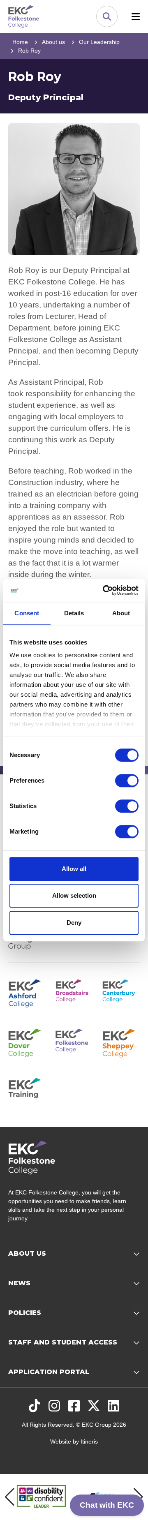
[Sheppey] (121, 1041)
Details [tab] (74, 613)
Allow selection (74, 895)
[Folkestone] (74, 1041)
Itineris (89, 1441)
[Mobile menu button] (136, 16)
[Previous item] (9, 1497)
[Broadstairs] (74, 992)
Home (20, 42)
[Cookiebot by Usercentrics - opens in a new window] (104, 590)
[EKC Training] (27, 1091)
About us (53, 42)
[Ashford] (27, 992)
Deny (74, 922)
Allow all (74, 868)
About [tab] (121, 613)
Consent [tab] (26, 613)
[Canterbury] (121, 992)
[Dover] (27, 1041)
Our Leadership (99, 42)
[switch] (127, 780)
